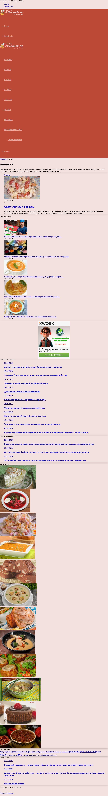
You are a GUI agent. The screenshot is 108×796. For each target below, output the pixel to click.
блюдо (2, 752)
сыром (46, 755)
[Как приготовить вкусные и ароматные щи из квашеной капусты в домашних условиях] (15, 315)
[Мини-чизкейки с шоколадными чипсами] (18, 724)
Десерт (7, 110)
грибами (21, 752)
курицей (38, 752)
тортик (51, 755)
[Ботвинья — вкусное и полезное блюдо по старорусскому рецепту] (15, 511)
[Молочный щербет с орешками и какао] (18, 582)
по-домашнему (64, 751)
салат (20, 754)
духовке (32, 752)
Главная (3, 159)
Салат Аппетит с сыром (19, 206)
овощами (56, 751)
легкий (43, 751)
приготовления (88, 751)
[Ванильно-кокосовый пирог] (18, 488)
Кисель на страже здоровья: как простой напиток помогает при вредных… (33, 237)
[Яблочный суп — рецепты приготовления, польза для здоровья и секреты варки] (15, 275)
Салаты (7, 90)
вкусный (14, 752)
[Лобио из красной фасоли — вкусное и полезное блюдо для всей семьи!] (20, 747)
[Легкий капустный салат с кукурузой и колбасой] (18, 535)
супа (41, 755)
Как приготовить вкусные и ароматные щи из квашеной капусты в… (30, 317)
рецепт (4, 754)
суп (37, 755)
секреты (27, 755)
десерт (27, 752)
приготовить (74, 751)
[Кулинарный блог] (11, 14)
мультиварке (50, 752)
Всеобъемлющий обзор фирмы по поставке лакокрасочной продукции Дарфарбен (36, 257)
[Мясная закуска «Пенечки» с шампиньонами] (18, 676)
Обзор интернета (15, 140)
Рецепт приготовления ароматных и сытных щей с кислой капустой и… (32, 297)
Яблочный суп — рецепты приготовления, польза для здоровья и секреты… (34, 277)
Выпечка (8, 120)
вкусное (7, 752)
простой (98, 751)
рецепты (12, 755)
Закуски (8, 100)
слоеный (33, 755)
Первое (7, 70)
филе (55, 755)
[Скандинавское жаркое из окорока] (18, 629)
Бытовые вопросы (13, 130)
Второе (7, 80)
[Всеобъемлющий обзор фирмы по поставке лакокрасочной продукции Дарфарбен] (15, 255)
